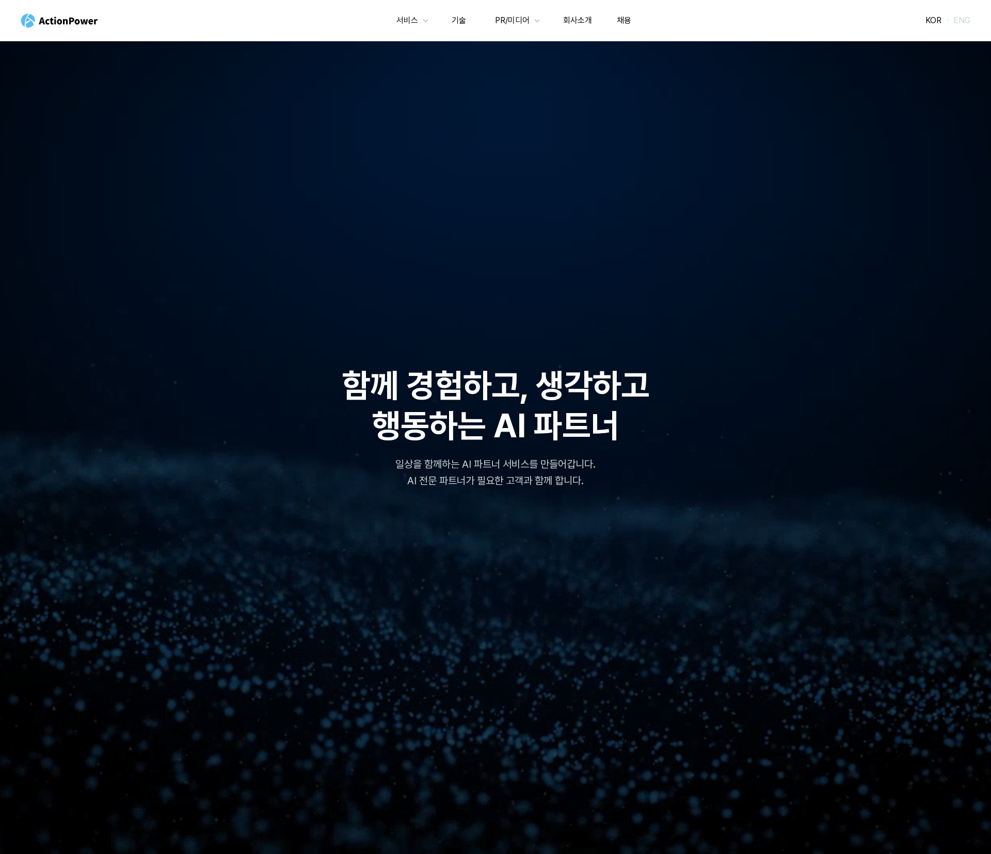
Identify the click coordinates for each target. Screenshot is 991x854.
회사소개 (577, 20)
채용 (624, 20)
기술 (459, 20)
